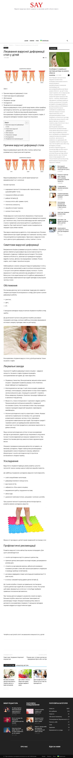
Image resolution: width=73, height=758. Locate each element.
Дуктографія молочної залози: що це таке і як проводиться (40, 681)
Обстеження (9, 132)
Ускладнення (10, 137)
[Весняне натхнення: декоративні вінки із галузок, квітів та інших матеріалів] (10, 673)
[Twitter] (9, 62)
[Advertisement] (36, 25)
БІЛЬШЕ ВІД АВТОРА (22, 665)
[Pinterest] (13, 62)
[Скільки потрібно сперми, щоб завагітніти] (29, 711)
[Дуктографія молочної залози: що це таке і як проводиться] (40, 673)
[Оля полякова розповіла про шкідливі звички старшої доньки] (52, 203)
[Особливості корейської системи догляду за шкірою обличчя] (59, 59)
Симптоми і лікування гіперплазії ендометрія (14, 658)
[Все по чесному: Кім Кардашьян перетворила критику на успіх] (7, 719)
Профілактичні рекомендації (14, 139)
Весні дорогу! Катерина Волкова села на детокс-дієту (63, 168)
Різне (37, 40)
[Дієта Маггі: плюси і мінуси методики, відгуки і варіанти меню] (25, 673)
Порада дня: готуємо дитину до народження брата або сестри (37, 658)
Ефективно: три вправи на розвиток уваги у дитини (63, 221)
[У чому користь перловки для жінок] (52, 188)
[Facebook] (5, 62)
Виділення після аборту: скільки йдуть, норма (39, 720)
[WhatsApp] (17, 62)
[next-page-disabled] (7, 689)
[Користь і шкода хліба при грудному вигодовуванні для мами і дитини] (29, 728)
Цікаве (26, 40)
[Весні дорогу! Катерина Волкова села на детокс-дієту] (52, 167)
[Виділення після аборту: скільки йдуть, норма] (29, 719)
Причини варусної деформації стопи (15, 125)
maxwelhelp (52, 75)
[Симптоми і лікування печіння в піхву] (52, 214)
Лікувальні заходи (11, 135)
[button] (67, 41)
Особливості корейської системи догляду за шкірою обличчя (59, 71)
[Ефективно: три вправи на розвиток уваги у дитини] (52, 221)
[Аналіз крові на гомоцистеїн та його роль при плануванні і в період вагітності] (52, 229)
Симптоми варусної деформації (12, 129)
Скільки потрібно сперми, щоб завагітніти (39, 711)
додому (5, 45)
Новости (11, 45)
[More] (22, 62)
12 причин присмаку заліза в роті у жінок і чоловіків (63, 195)
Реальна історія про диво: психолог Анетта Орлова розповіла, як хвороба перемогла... (63, 178)
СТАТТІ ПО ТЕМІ (9, 665)
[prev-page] (5, 689)
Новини (32, 40)
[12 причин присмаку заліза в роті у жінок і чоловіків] (52, 195)
